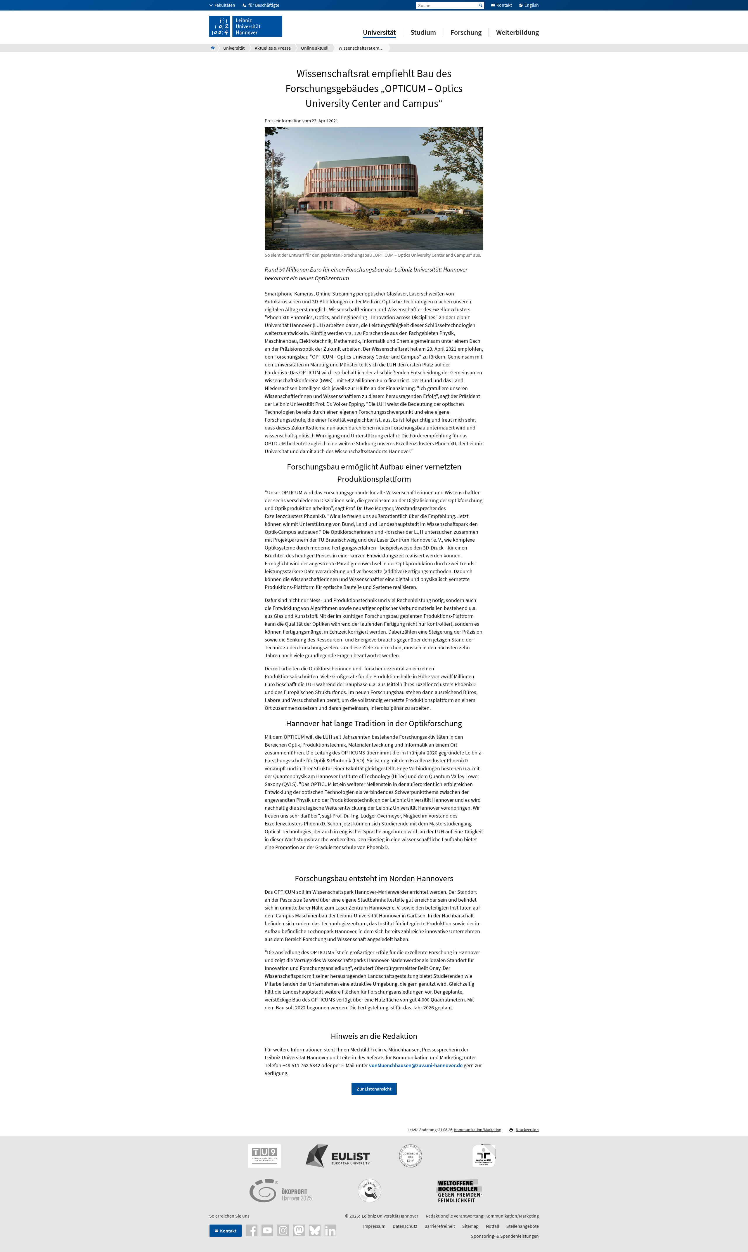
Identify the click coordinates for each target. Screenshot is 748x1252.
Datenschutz (405, 1226)
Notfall (492, 1226)
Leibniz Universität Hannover (390, 1216)
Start (480, 5)
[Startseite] (211, 48)
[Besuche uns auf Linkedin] (330, 1230)
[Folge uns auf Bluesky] (315, 1230)
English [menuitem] (531, 5)
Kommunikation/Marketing (477, 1129)
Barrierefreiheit (440, 1226)
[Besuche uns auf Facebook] (251, 1230)
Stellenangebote (522, 1226)
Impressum (374, 1226)
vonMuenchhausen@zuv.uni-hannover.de (416, 1065)
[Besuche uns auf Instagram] (283, 1230)
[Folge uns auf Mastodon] (299, 1230)
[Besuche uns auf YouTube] (267, 1230)
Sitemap (470, 1226)
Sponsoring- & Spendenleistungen (505, 1236)
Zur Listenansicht (374, 1089)
